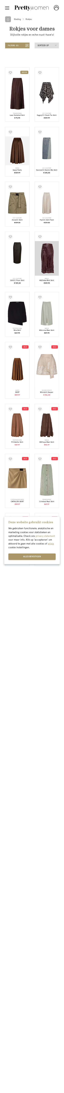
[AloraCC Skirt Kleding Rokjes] (17, 203)
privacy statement (45, 536)
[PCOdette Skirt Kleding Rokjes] (17, 425)
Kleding (17, 19)
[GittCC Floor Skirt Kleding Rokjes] (17, 253)
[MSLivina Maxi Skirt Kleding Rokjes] (47, 314)
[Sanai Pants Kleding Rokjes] (17, 150)
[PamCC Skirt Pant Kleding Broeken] (47, 203)
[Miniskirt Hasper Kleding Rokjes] (47, 369)
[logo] (32, 8)
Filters (13, 45)
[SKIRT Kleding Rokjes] (17, 369)
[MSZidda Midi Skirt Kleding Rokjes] (47, 258)
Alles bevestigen (32, 556)
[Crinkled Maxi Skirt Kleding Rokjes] (47, 480)
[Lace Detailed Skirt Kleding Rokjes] (17, 93)
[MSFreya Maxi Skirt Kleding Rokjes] (47, 425)
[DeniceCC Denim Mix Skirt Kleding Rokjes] (47, 148)
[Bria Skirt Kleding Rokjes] (17, 314)
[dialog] (32, 540)
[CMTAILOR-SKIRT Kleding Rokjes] (17, 478)
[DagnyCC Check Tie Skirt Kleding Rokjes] (47, 93)
